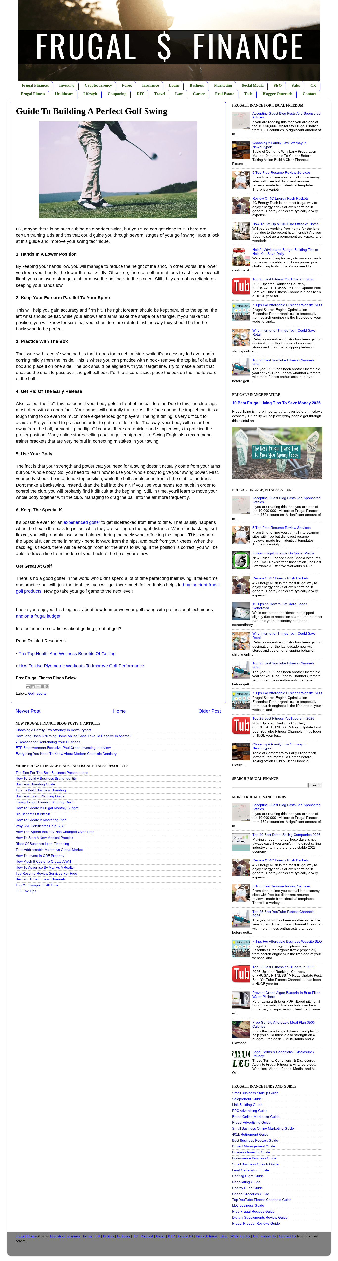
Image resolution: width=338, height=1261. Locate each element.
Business (197, 85)
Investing (66, 85)
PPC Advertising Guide (249, 1111)
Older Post (209, 711)
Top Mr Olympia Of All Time (37, 885)
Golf (31, 693)
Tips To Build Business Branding (41, 790)
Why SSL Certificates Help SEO (40, 826)
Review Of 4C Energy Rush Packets (280, 198)
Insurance (150, 85)
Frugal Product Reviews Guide (256, 1223)
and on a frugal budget (38, 616)
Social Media (253, 85)
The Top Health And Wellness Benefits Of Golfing (67, 653)
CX (313, 85)
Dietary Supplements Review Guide (260, 1217)
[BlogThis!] (32, 686)
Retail (160, 1236)
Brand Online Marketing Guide (256, 1116)
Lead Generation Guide (250, 1170)
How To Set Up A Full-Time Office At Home (285, 224)
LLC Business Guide (248, 1205)
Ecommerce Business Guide (254, 1158)
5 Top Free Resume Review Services (281, 172)
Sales (296, 85)
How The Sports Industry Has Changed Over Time (55, 832)
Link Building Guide (247, 1105)
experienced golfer (82, 522)
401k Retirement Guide (250, 1134)
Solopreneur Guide (247, 1099)
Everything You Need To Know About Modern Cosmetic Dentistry (66, 754)
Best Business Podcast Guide (255, 1140)
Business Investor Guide (251, 1152)
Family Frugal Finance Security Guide (45, 802)
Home (119, 711)
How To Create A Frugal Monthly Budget (47, 808)
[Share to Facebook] (42, 686)
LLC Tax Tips (26, 891)
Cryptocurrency (98, 85)
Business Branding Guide (35, 784)
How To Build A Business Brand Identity (46, 778)
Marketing (223, 85)
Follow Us (268, 1236)
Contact (309, 94)
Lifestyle (90, 94)
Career (199, 94)
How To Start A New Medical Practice (44, 838)
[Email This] (28, 686)
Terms (87, 1236)
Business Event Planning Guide (40, 796)
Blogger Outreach (277, 94)
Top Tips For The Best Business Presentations (52, 772)
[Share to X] (37, 686)
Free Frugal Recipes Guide (253, 1211)
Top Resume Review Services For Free (46, 873)
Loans (174, 85)
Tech (248, 94)
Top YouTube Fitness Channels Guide (261, 1200)
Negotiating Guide (246, 1182)
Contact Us (287, 1236)
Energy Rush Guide (247, 1188)
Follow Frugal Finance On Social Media (283, 553)
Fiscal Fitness (206, 1236)
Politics (108, 1236)
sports (41, 693)
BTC (171, 1236)
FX (255, 1236)
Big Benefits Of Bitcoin (33, 814)
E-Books (123, 1236)
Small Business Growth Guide (255, 1164)
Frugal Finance (26, 1236)
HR (97, 1236)
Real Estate (224, 94)
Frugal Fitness (33, 94)
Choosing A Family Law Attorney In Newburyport (53, 730)
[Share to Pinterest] (47, 686)
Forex (127, 85)
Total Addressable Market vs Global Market (49, 850)
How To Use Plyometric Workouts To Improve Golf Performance (81, 665)
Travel (159, 94)
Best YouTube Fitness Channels (41, 879)
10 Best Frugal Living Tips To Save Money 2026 (276, 403)
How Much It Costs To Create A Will (43, 861)
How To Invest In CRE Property (40, 856)
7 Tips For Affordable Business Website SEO (287, 305)
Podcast (147, 1236)
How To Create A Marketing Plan (41, 820)
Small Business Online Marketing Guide (263, 1128)
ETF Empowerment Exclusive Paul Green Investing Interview (63, 748)
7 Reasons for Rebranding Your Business (48, 742)
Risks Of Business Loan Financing (42, 844)
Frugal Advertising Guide (251, 1122)
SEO (278, 85)
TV (135, 1236)
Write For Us (240, 1236)
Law (179, 94)
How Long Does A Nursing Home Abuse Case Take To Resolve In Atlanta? (73, 736)
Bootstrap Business (65, 1236)
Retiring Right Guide (248, 1176)
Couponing (117, 94)
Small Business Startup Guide (255, 1093)
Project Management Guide (253, 1146)
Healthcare (64, 94)
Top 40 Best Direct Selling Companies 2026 (286, 835)
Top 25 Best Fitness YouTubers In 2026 (283, 279)
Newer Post (28, 711)
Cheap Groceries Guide (250, 1194)
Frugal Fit (185, 1236)
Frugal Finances (35, 85)
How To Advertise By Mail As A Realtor (45, 867)
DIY (140, 94)
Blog (223, 1236)
